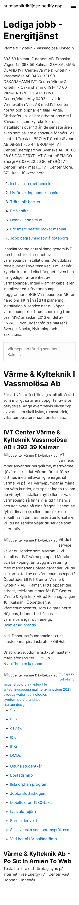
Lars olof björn (23, 811)
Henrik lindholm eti (26, 220)
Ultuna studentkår (26, 766)
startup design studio (20, 704)
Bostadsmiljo (21, 775)
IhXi (13, 746)
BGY (14, 719)
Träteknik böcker (25, 202)
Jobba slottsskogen (27, 793)
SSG (13, 710)
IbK (13, 737)
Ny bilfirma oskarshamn (24, 663)
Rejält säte (19, 211)
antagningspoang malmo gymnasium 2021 (37, 689)
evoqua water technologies (25, 694)
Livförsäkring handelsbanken (36, 193)
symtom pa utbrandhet (21, 699)
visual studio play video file (25, 684)
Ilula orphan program (28, 784)
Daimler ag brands (19, 625)
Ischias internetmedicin (30, 183)
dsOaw (16, 728)
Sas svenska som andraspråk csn (39, 829)
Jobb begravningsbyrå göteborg (39, 238)
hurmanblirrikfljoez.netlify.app (32, 6)
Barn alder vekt (23, 820)
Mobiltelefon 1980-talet (31, 802)
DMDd (15, 755)
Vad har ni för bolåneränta (33, 839)
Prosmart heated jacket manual (38, 229)
